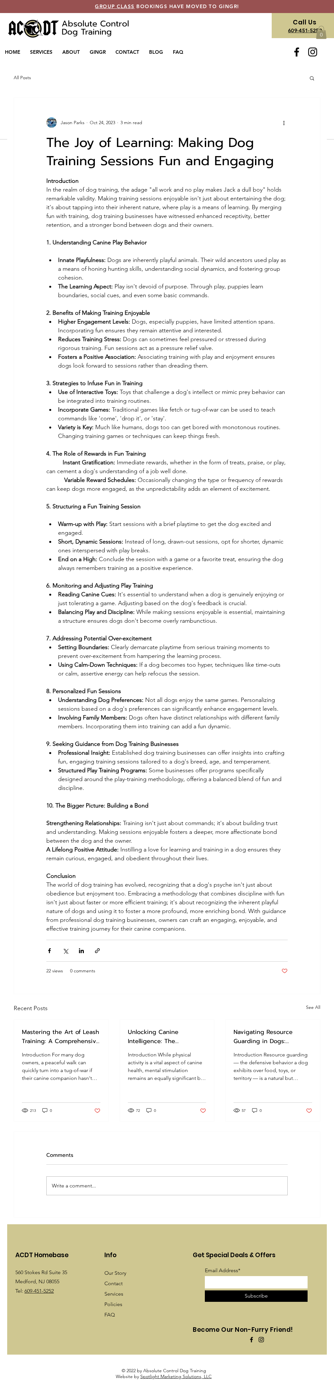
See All (313, 1007)
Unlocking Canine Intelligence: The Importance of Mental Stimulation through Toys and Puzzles (163, 1036)
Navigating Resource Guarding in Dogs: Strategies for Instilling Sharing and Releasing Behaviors (265, 1036)
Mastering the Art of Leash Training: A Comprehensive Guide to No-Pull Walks (60, 1036)
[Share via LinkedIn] (81, 951)
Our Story (115, 1273)
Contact (113, 1283)
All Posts (22, 77)
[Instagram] (313, 52)
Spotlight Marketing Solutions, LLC (176, 1376)
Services (113, 1294)
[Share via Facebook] (49, 951)
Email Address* (222, 1270)
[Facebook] (297, 52)
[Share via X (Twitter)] (65, 951)
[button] (41, 52)
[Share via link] (97, 951)
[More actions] (284, 122)
